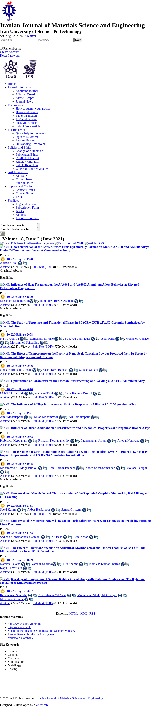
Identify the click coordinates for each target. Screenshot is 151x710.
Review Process (26, 140)
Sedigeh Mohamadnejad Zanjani (20, 536)
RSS (92, 613)
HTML (73, 613)
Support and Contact (20, 186)
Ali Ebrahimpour (79, 417)
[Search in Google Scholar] (20, 263)
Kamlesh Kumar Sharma (104, 564)
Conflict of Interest (27, 158)
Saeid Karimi (8, 509)
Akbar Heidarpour (38, 509)
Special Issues (24, 182)
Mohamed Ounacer (138, 338)
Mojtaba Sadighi (136, 468)
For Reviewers (17, 129)
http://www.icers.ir (19, 627)
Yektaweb (41, 705)
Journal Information (20, 87)
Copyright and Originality (32, 168)
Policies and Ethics (19, 147)
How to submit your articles (33, 108)
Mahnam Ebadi (44, 393)
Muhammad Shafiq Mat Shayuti (97, 595)
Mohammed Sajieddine (24, 342)
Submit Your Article (28, 126)
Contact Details (25, 190)
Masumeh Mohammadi (14, 300)
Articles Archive (18, 172)
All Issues (22, 175)
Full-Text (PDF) (42, 267)
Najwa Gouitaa (9, 338)
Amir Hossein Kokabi (78, 393)
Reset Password (10, 55)
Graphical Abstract (11, 270)
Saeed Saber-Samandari (100, 468)
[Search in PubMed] (25, 263)
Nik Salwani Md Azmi (52, 595)
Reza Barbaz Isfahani (61, 468)
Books (20, 211)
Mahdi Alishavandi (12, 393)
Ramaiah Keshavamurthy (54, 440)
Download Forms (27, 112)
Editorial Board (25, 94)
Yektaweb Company (20, 637)
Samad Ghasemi (71, 509)
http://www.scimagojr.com (24, 623)
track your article (26, 122)
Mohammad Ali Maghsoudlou (18, 468)
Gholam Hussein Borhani (16, 369)
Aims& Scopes (25, 98)
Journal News (24, 101)
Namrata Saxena (10, 564)
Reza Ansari (80, 536)
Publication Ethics (27, 154)
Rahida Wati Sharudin (13, 595)
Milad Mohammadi (46, 417)
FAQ (19, 197)
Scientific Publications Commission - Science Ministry (41, 630)
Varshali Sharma (41, 564)
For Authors (15, 105)
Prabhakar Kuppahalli (13, 440)
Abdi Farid (108, 338)
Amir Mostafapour (11, 417)
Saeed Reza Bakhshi (55, 369)
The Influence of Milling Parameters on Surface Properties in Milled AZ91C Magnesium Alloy (73, 404)
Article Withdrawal (27, 161)
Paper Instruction (26, 115)
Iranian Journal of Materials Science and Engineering (70, 698)
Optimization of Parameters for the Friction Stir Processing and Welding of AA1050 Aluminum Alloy (78, 381)
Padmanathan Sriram (93, 440)
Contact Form (24, 193)
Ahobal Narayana (128, 440)
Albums (21, 214)
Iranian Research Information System (31, 634)
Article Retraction (27, 165)
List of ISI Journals (27, 218)
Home (12, 83)
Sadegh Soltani (88, 369)
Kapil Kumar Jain (11, 568)
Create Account (9, 52)
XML (83, 613)
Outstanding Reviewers (30, 144)
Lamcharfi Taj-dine (42, 338)
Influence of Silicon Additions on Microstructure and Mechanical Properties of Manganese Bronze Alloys (80, 428)
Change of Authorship (29, 151)
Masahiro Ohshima (12, 599)
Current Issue (24, 179)
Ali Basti (56, 536)
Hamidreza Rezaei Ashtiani (57, 300)
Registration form (26, 119)
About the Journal (27, 91)
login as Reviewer (27, 137)
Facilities (13, 200)
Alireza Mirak (8, 263)
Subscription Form (27, 207)
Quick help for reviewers (31, 133)
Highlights (6, 277)
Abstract (5, 267)
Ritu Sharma (70, 564)
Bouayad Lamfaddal (77, 338)
